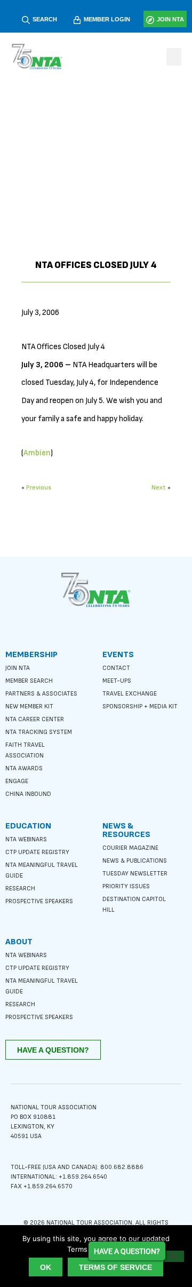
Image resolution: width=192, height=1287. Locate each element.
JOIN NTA (170, 19)
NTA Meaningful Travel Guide (41, 870)
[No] (173, 1256)
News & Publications (134, 861)
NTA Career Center (34, 719)
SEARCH (45, 19)
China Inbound (28, 794)
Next (158, 488)
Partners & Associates (41, 694)
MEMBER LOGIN (107, 19)
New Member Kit (29, 706)
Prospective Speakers (39, 901)
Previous (38, 488)
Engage (16, 781)
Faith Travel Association (25, 750)
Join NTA (17, 668)
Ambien (37, 453)
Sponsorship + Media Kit (140, 706)
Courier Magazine (130, 848)
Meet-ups (116, 681)
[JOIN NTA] (150, 20)
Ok (45, 1267)
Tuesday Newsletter (134, 874)
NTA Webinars (26, 839)
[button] (173, 57)
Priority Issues (126, 886)
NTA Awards (24, 768)
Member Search (29, 681)
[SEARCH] (26, 20)
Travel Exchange (129, 694)
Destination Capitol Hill (134, 904)
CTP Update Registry (37, 852)
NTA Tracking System (38, 732)
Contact (116, 668)
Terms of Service (115, 1267)
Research (20, 889)
